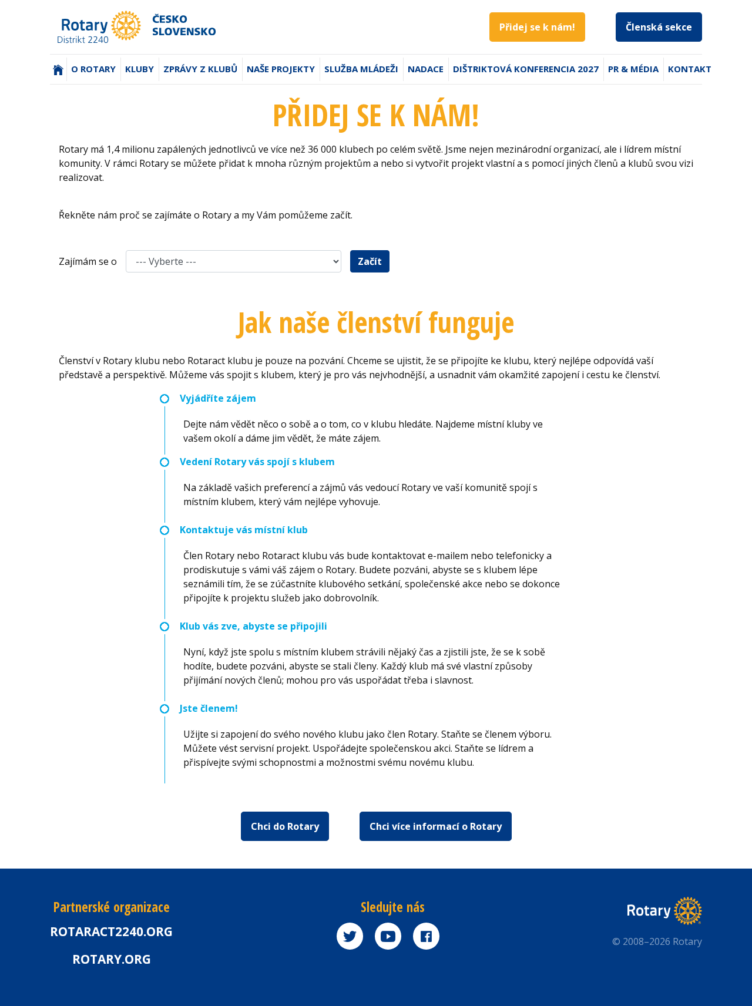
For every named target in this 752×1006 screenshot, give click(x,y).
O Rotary (93, 69)
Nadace (426, 69)
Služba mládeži (361, 69)
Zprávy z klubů (200, 69)
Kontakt (689, 69)
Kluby (139, 69)
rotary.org (111, 959)
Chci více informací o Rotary (436, 826)
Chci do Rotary (285, 826)
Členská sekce (659, 27)
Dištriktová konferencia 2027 (526, 69)
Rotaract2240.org (111, 931)
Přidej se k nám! (537, 27)
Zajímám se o (88, 261)
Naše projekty (281, 69)
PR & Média (633, 69)
